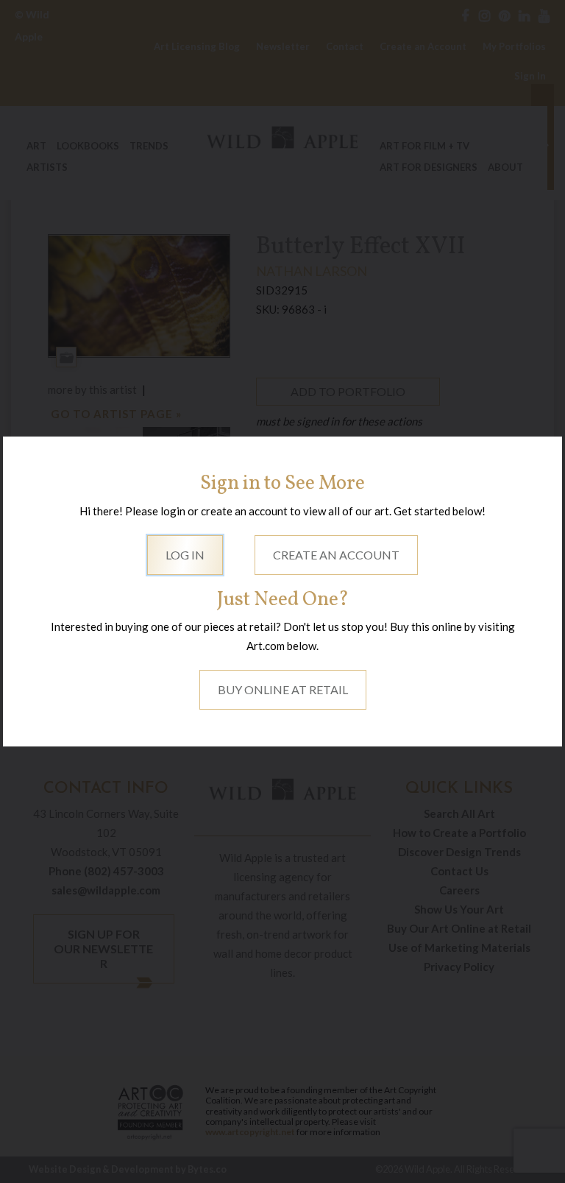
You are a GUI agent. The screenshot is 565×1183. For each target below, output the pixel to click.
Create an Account (336, 555)
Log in (185, 555)
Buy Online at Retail (283, 689)
